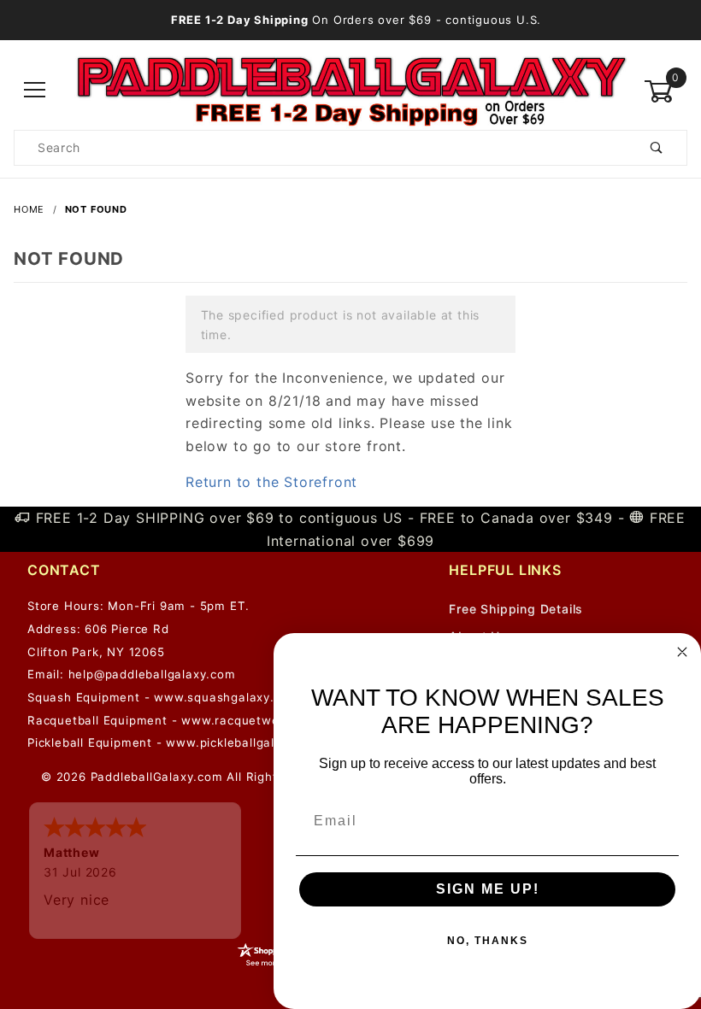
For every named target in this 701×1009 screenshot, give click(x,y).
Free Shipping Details (516, 608)
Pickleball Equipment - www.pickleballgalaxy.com (176, 742)
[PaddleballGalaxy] (350, 90)
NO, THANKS (487, 941)
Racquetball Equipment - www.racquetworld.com (175, 720)
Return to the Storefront (271, 481)
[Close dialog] (682, 652)
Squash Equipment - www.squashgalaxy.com (163, 697)
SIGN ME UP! (487, 889)
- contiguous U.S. (356, 19)
